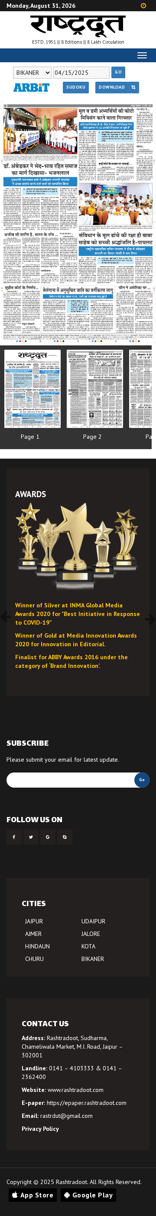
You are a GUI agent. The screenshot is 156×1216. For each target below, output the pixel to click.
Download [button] (112, 87)
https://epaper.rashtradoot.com (87, 1103)
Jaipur (34, 921)
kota (88, 946)
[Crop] (133, 87)
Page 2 (92, 436)
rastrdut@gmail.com (66, 1116)
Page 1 (30, 436)
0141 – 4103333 (71, 1068)
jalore (90, 934)
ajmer (33, 934)
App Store (37, 1194)
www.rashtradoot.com (76, 1090)
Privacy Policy (40, 1129)
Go (118, 72)
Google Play (92, 1194)
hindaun (37, 946)
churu (34, 959)
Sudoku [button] (75, 87)
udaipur (93, 921)
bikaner (92, 959)
